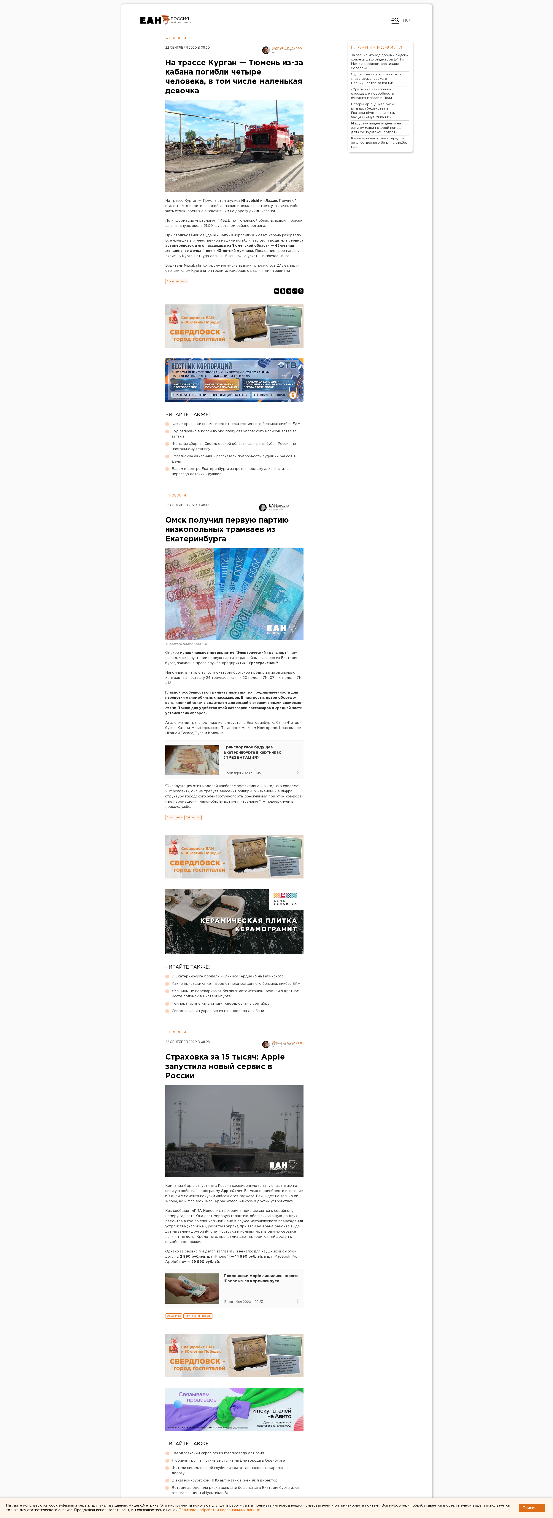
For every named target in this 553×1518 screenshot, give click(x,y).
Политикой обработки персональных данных (219, 1510)
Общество (193, 817)
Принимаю (532, 1508)
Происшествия (177, 281)
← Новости (175, 38)
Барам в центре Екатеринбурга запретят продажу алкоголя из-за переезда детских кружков (231, 471)
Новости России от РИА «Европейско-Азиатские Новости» (155, 20)
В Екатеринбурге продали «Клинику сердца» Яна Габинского (228, 976)
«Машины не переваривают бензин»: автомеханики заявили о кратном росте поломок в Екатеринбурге (235, 994)
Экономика (174, 817)
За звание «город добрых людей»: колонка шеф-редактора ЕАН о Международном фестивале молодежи (379, 62)
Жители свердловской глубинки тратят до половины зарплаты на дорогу (231, 1470)
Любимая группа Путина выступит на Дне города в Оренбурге (228, 1460)
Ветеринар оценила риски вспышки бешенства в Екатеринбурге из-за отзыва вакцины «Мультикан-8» (236, 1490)
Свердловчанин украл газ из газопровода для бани (218, 1011)
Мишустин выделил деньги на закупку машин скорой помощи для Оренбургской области (377, 128)
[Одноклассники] (282, 291)
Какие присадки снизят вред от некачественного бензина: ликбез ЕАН (236, 424)
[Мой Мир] (294, 291)
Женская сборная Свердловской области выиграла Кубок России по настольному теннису (234, 446)
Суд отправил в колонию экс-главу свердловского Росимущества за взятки (234, 434)
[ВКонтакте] (276, 291)
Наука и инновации (198, 1316)
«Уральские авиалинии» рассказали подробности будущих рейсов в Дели (234, 459)
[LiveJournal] (301, 291)
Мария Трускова (287, 48)
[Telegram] (288, 291)
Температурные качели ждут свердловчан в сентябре (221, 1003)
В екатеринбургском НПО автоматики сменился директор (225, 1480)
